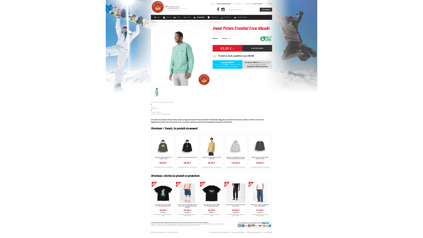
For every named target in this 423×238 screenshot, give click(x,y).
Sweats (178, 22)
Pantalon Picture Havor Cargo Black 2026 (235, 205)
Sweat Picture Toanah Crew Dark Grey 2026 (259, 157)
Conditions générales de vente (254, 232)
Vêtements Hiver (242, 17)
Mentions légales (267, 232)
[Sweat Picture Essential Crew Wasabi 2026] (180, 56)
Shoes (178, 17)
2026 (190, 22)
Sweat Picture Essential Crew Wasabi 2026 (213, 22)
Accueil (212, 4)
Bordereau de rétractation (238, 232)
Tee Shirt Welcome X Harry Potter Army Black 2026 (211, 205)
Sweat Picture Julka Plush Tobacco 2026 (163, 157)
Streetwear (214, 17)
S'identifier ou (254, 4)
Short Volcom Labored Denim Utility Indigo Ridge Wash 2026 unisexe (187, 206)
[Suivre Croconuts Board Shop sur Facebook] (218, 9)
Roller (168, 17)
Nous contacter (237, 4)
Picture (185, 22)
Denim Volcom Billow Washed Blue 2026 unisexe (260, 205)
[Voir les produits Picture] (266, 39)
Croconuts (163, 22)
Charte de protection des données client (219, 232)
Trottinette (227, 17)
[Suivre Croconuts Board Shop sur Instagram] (223, 9)
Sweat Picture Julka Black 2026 (187, 157)
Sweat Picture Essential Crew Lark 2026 (211, 157)
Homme (197, 22)
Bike (159, 17)
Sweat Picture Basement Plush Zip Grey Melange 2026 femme (235, 157)
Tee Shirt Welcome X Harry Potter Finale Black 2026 (163, 205)
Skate (188, 17)
